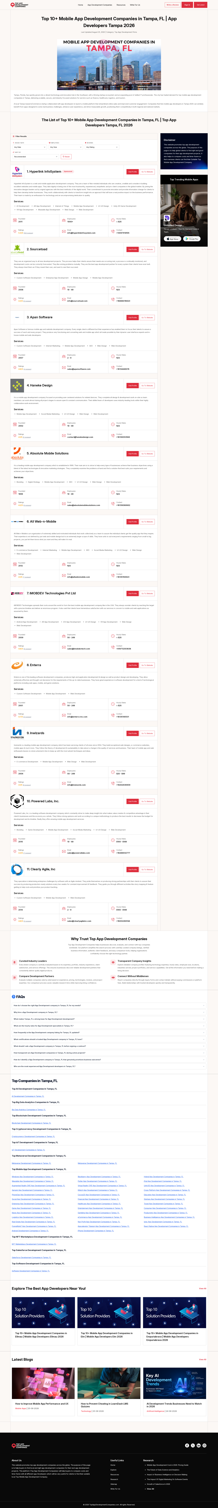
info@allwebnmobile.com (78, 577)
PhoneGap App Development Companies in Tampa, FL (33, 1195)
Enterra (35, 665)
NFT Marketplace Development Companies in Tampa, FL (34, 1244)
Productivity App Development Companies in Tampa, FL (166, 1213)
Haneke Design (41, 385)
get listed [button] (200, 5)
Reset (67, 157)
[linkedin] (199, 1445)
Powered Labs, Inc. (45, 801)
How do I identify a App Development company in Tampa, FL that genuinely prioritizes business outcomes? (57, 1060)
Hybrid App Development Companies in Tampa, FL (163, 1177)
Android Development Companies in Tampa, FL (30, 1231)
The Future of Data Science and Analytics (163, 1470)
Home (80, 5)
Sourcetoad (38, 249)
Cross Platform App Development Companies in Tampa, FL (167, 1190)
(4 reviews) (27, 369)
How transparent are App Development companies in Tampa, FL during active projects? (49, 1053)
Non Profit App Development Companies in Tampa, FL (99, 1222)
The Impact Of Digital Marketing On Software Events (167, 1479)
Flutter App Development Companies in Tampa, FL (97, 1181)
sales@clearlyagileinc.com (79, 921)
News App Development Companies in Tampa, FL (31, 1213)
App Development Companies (100, 5)
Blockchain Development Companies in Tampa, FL (31, 1123)
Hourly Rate (19, 143)
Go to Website (147, 172)
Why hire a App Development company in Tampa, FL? (35, 1012)
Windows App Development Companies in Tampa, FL (32, 1177)
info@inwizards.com (76, 785)
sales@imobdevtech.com (78, 649)
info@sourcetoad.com (77, 301)
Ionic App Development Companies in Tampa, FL (163, 1222)
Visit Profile (132, 172)
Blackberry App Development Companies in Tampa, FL (99, 1177)
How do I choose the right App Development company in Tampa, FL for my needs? (47, 1005)
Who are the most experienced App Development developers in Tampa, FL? (44, 1066)
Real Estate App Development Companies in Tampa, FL (33, 1222)
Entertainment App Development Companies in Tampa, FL (100, 1208)
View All (202, 1288)
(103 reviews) (28, 233)
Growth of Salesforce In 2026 (158, 1484)
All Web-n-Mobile (43, 521)
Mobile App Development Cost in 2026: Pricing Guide (167, 1465)
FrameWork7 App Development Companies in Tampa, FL (34, 1226)
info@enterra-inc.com (77, 717)
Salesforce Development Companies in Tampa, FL (31, 1257)
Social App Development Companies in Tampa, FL (31, 1199)
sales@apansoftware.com (78, 369)
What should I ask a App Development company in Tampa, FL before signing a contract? (50, 1046)
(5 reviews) (27, 437)
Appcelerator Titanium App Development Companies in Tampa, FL (103, 1226)
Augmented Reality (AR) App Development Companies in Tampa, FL (38, 1186)
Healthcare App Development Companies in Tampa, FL (99, 1204)
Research (114, 1479)
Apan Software (41, 317)
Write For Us (135, 5)
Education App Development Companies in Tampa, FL (165, 1195)
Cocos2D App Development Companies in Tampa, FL (99, 1195)
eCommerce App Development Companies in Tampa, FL (100, 1217)
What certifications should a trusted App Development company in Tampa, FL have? (48, 1039)
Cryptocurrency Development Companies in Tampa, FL (33, 1136)
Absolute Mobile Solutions (49, 453)
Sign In (187, 5)
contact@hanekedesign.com (80, 437)
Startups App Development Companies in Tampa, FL (164, 1199)
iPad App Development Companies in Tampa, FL (163, 1181)
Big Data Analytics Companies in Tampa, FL (29, 1110)
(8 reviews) (27, 649)
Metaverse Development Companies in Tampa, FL (31, 1163)
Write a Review (173, 5)
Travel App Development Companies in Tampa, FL (163, 1204)
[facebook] (187, 1445)
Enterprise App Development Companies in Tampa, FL (33, 1204)
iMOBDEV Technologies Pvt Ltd (53, 593)
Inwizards (37, 733)
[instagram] (204, 1445)
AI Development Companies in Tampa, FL (28, 1096)
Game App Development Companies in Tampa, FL (31, 1208)
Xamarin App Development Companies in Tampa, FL (32, 1190)
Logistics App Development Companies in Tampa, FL (32, 1217)
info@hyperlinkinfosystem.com (81, 233)
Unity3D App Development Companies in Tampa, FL (164, 1186)
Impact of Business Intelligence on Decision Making (167, 1474)
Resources (121, 5)
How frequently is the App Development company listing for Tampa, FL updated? (47, 1032)
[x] (193, 1445)
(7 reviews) (27, 577)
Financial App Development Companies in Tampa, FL (98, 1199)
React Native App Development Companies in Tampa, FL (166, 1226)
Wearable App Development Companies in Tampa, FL (33, 1181)
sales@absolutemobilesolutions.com (83, 505)
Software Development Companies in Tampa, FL (31, 1271)
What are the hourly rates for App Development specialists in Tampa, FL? (43, 1026)
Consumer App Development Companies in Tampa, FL (165, 1208)
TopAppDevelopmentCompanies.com (104, 1505)
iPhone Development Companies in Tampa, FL (96, 1231)
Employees (55, 143)
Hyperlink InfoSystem (45, 171)
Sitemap (113, 1484)
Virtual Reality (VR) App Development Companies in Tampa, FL (102, 1186)
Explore (113, 1470)
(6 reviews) (27, 301)
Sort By (18, 152)
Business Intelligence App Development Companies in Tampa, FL (169, 1217)
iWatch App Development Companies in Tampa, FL (98, 1190)
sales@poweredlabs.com (78, 853)
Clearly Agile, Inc (43, 869)
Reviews (90, 143)
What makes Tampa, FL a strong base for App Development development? (44, 1019)
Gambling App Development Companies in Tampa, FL (98, 1213)
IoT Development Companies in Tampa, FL (28, 1150)
